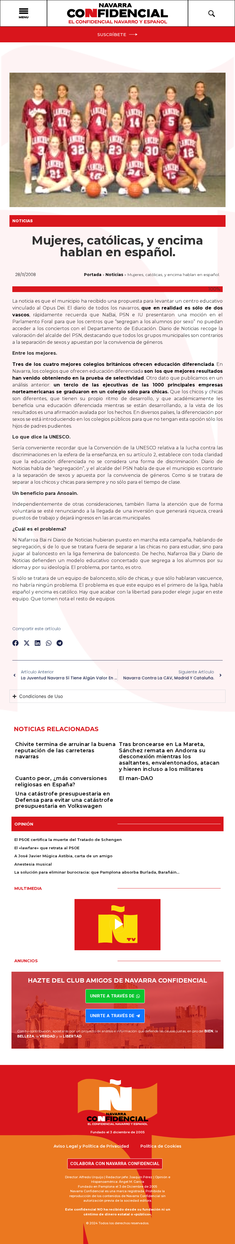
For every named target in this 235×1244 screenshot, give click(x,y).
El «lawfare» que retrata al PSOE (46, 848)
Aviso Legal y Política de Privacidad (91, 1146)
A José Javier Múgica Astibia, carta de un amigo (63, 856)
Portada (92, 274)
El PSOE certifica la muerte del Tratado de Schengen (68, 839)
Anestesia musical (33, 864)
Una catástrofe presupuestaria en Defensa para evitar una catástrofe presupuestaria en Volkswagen (64, 800)
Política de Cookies (160, 1146)
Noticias (22, 221)
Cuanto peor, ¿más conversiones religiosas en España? (61, 781)
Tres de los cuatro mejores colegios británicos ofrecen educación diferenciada (113, 364)
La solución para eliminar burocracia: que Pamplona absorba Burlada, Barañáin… (96, 872)
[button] (15, 643)
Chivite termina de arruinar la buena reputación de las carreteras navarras (65, 750)
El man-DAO (136, 778)
